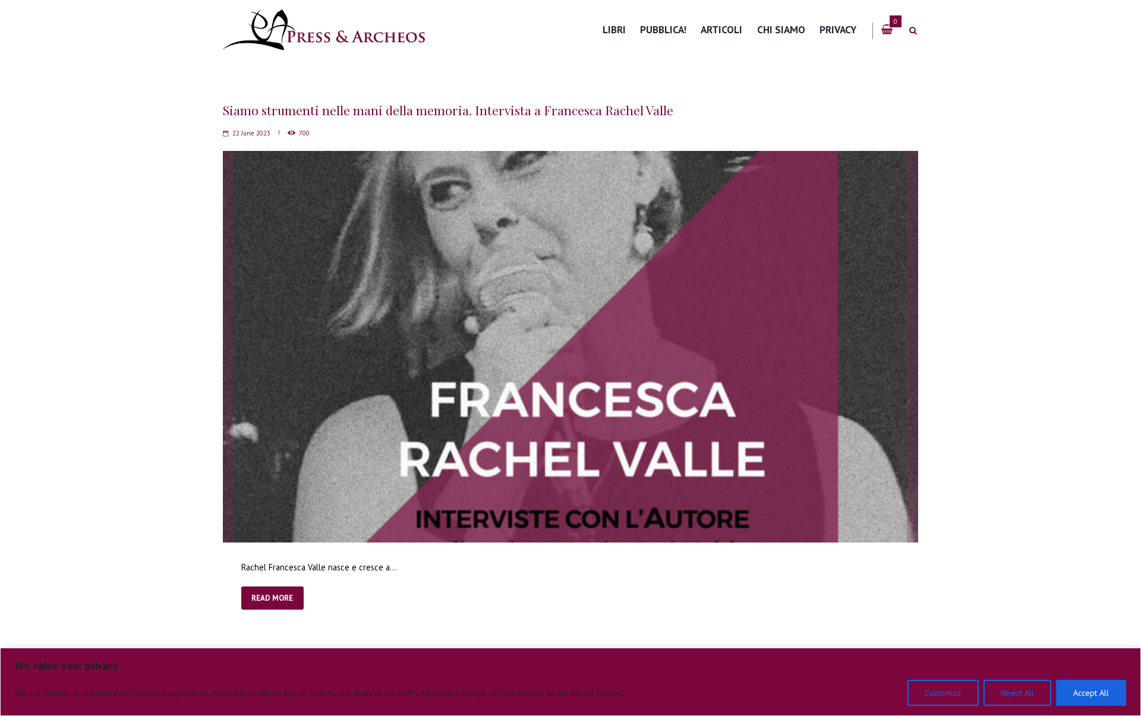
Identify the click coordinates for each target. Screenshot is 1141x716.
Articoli (721, 29)
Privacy (837, 29)
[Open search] (913, 30)
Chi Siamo (781, 29)
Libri (614, 29)
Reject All (1017, 692)
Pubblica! (663, 29)
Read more (272, 598)
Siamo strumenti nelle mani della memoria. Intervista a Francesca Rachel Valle (448, 110)
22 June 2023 (251, 133)
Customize (943, 692)
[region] (570, 682)
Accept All (1091, 692)
